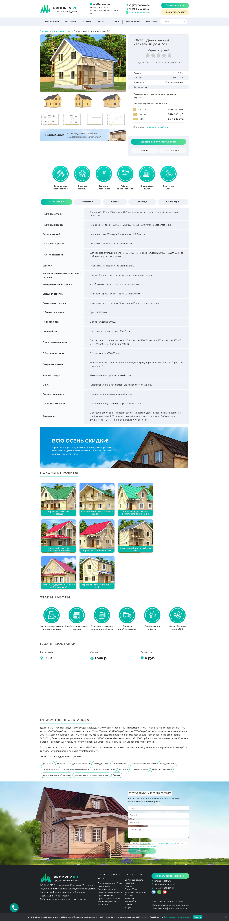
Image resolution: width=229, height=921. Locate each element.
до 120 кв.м (48, 763)
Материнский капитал (136, 892)
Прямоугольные (140, 769)
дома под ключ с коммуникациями (92, 775)
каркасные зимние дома (143, 763)
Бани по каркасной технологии (107, 903)
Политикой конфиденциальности (142, 847)
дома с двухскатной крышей (57, 775)
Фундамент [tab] (87, 202)
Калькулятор (131, 898)
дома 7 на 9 (62, 763)
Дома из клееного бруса (110, 892)
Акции (101, 21)
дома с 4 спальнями (162, 769)
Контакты (151, 21)
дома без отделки (81, 763)
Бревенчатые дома (107, 889)
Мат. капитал (172, 150)
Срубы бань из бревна (109, 898)
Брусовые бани (105, 895)
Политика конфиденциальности (169, 908)
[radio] (147, 56)
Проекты (70, 21)
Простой (123, 769)
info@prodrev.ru (102, 4)
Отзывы (115, 21)
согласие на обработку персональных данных (158, 843)
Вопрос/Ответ (131, 889)
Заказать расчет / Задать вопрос (158, 142)
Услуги (86, 21)
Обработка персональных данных (170, 905)
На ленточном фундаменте (76, 769)
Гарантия (129, 883)
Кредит (144, 150)
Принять (197, 917)
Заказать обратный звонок (170, 876)
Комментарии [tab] (173, 202)
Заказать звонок (175, 5)
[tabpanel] (60, 179)
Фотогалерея (133, 21)
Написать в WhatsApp (139, 12)
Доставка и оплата (134, 880)
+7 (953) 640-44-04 (139, 5)
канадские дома (168, 763)
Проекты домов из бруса (110, 883)
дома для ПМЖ (101, 763)
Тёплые (116, 775)
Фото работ (130, 901)
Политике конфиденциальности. (177, 917)
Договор (129, 886)
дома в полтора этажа (104, 769)
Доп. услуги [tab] (142, 202)
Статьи (180, 901)
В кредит (129, 895)
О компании (52, 21)
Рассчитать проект (175, 12)
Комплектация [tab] (56, 202)
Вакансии (169, 901)
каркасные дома (51, 769)
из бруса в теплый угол (157, 127)
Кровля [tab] (115, 202)
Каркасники (104, 886)
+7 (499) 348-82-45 (139, 9)
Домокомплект (120, 763)
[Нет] (225, 917)
